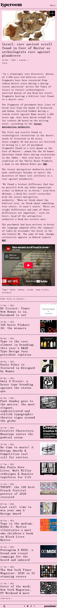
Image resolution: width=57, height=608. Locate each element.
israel (30, 290)
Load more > (6, 599)
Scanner (22, 60)
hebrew (21, 290)
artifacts (7, 293)
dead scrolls (42, 290)
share (4, 63)
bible (12, 290)
